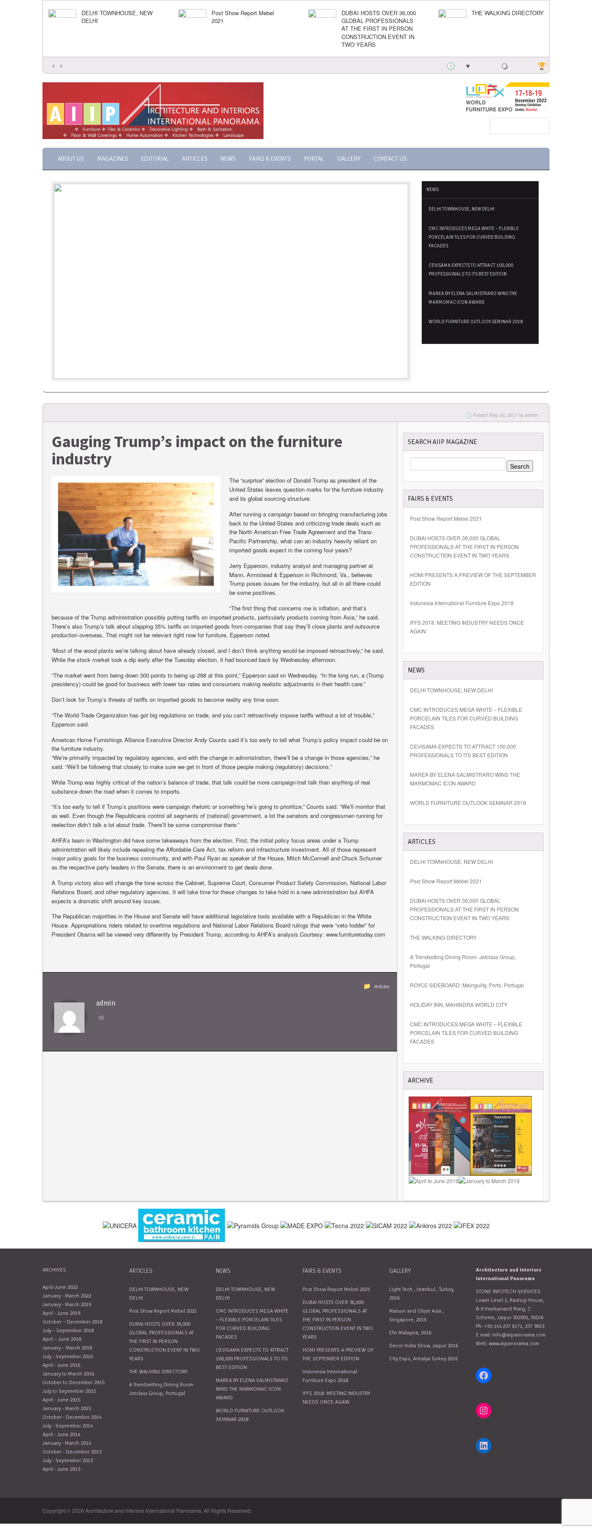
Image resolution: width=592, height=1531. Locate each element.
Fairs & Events (270, 158)
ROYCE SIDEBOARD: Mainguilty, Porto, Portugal (467, 985)
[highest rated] (504, 65)
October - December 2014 (71, 1417)
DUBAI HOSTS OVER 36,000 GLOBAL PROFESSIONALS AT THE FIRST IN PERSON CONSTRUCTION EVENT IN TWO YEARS (379, 29)
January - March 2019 (66, 1304)
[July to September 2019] (501, 1135)
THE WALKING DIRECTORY (508, 13)
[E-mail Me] (102, 1018)
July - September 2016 (67, 1356)
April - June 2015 (61, 1400)
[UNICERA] (181, 1224)
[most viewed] (486, 65)
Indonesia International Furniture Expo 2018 (462, 603)
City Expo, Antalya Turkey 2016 (423, 1359)
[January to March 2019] (489, 1180)
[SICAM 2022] (386, 1224)
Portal (314, 158)
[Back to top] (543, 1482)
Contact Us (390, 158)
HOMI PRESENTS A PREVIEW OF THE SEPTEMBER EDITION (473, 579)
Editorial (155, 158)
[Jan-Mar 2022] (439, 1135)
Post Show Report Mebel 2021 (242, 17)
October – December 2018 (72, 1322)
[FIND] (120, 1224)
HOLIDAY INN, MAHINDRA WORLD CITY (458, 1004)
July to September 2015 (69, 1391)
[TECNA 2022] (344, 1224)
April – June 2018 (61, 1339)
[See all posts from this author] (69, 1017)
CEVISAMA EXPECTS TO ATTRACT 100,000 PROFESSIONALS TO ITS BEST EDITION (471, 270)
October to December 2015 (73, 1382)
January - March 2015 (66, 1408)
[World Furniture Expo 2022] (506, 96)
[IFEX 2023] (472, 1224)
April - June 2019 (61, 1313)
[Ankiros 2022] (430, 1224)
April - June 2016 (61, 1365)
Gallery (349, 158)
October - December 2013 (71, 1452)
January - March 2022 (66, 1296)
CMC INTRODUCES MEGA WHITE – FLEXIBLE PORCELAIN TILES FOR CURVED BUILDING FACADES (474, 237)
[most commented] (523, 65)
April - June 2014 (61, 1434)
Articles (195, 158)
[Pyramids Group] (253, 1224)
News (228, 158)
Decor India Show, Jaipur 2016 (423, 1346)
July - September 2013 (67, 1460)
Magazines (112, 158)
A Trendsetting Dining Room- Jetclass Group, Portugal (463, 961)
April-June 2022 (60, 1287)
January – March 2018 (67, 1348)
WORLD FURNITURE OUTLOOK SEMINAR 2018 (476, 321)
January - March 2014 (66, 1443)
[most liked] (468, 65)
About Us (71, 158)
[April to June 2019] (434, 1180)
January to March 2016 (68, 1374)
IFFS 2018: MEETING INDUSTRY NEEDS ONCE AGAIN (467, 627)
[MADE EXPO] (301, 1224)
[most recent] (450, 65)
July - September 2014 (67, 1426)
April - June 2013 (61, 1469)
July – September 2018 (68, 1330)
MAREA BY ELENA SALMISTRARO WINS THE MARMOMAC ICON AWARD (473, 298)
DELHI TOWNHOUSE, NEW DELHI (117, 17)
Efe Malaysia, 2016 (410, 1333)
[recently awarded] (541, 65)
